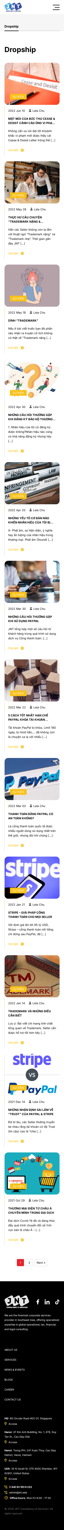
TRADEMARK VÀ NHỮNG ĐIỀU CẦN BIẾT (29, 1013)
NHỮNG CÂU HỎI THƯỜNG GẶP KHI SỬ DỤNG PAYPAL (30, 619)
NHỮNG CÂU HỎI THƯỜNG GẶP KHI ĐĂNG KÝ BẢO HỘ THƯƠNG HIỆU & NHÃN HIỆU (30, 417)
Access (13, 1423)
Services (10, 1359)
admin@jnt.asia (18, 1492)
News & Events (14, 1369)
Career (9, 1389)
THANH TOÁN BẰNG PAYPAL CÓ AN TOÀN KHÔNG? (30, 816)
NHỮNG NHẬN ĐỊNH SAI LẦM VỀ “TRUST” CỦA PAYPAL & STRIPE (31, 1112)
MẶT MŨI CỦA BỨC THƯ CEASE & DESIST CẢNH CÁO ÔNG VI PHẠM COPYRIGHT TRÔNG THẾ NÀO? (31, 121)
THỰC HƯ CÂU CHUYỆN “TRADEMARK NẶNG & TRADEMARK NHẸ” (25, 220)
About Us (10, 1349)
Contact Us (12, 1399)
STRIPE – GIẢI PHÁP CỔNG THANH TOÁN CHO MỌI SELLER (30, 915)
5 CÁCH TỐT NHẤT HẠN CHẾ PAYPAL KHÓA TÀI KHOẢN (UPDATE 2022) (28, 718)
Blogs (8, 1379)
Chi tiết (13, 150)
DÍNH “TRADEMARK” (23, 320)
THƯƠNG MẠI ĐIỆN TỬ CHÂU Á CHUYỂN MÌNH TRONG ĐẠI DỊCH (31, 1210)
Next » (41, 1262)
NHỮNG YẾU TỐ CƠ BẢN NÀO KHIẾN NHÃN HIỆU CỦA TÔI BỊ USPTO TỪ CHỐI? (29, 520)
